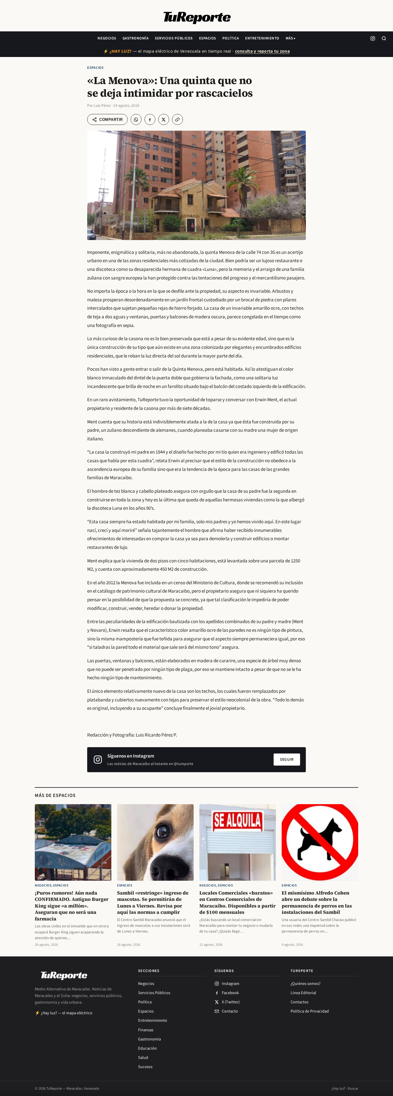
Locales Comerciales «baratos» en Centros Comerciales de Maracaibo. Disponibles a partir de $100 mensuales (237, 902)
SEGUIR (287, 759)
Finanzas (145, 1030)
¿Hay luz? (338, 1088)
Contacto (230, 1011)
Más (289, 38)
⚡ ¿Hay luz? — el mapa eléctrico (63, 1013)
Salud (143, 1058)
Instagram (230, 984)
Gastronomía (136, 38)
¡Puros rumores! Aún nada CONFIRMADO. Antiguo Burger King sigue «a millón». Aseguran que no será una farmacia (71, 905)
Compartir (111, 119)
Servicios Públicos (173, 38)
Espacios (207, 38)
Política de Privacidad (310, 1011)
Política (230, 38)
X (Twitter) (231, 1002)
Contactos (299, 1002)
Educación (147, 1048)
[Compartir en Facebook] (149, 119)
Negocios (107, 38)
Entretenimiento (262, 38)
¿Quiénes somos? (305, 984)
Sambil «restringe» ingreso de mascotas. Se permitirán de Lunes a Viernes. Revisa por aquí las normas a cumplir (152, 902)
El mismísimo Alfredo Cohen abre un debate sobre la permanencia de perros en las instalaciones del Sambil (317, 902)
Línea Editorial (303, 993)
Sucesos (145, 1067)
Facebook (230, 993)
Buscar (353, 1088)
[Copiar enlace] (177, 119)
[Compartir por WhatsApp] (136, 119)
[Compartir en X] (163, 119)
